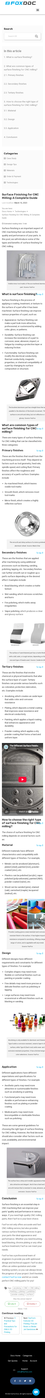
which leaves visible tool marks (21, 485)
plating (22, 1291)
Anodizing (9, 696)
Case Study (11, 158)
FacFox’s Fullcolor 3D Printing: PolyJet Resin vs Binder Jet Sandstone (30, 1324)
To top (39, 294)
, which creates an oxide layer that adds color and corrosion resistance (23, 699)
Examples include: (17, 580)
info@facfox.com (24, 1372)
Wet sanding (11, 594)
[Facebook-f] (15, 1381)
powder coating (18, 1294)
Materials (11, 170)
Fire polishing (11, 602)
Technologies (12, 182)
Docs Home (7, 211)
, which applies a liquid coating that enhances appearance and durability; (23, 723)
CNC (25, 1288)
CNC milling (34, 1288)
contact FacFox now (11, 1277)
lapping (14, 569)
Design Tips (12, 164)
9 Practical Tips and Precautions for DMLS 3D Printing (10, 1325)
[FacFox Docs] (20, 3)
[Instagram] (20, 1381)
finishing (13, 1291)
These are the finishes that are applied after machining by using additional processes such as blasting (20, 562)
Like (13, 1303)
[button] (38, 10)
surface (30, 1294)
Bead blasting (11, 585)
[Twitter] (25, 1381)
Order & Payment (14, 176)
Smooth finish (11, 492)
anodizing (17, 1288)
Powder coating (12, 731)
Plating (8, 708)
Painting (8, 719)
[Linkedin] (30, 1381)
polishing (6, 569)
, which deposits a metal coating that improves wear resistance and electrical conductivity (23, 711)
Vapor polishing (12, 611)
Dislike (33, 1303)
